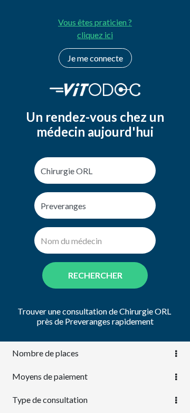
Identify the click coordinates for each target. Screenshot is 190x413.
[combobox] (95, 170)
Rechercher (95, 275)
